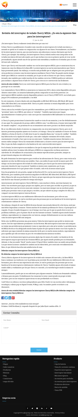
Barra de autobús (61, 387)
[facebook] (27, 408)
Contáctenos (7, 379)
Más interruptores (61, 376)
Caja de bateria (60, 364)
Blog (9, 24)
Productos (7, 370)
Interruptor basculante (63, 373)
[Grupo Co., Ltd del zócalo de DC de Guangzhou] (4, 4)
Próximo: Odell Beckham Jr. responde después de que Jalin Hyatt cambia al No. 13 (31, 306)
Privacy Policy (59, 413)
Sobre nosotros (8, 367)
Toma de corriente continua (65, 367)
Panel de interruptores (63, 370)
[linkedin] (42, 408)
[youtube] (51, 408)
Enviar (39, 350)
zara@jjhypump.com (45, 415)
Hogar (5, 24)
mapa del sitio (8, 381)
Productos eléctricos (62, 384)
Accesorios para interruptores (66, 381)
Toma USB (58, 390)
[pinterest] (37, 408)
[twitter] (32, 408)
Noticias (6, 373)
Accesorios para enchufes (64, 379)
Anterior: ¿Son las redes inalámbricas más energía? (20, 304)
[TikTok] (47, 408)
